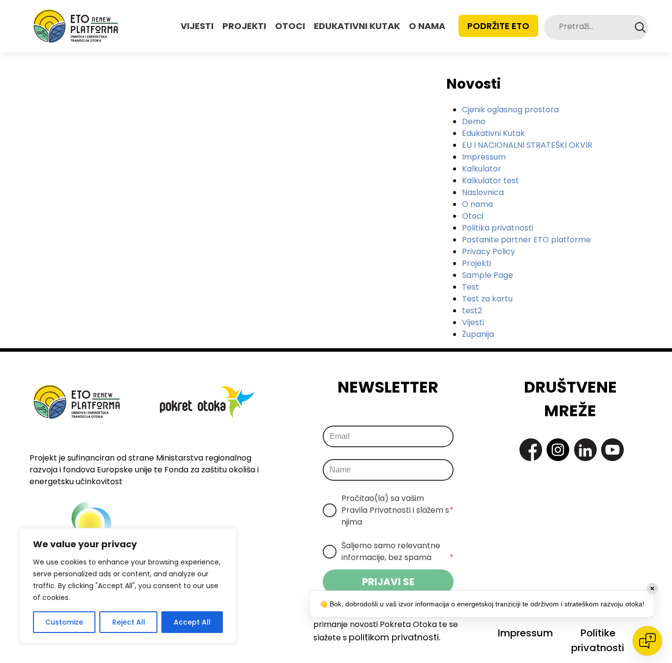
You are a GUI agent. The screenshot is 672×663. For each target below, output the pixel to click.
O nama (477, 204)
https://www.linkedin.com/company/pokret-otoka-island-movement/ (585, 449)
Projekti (476, 263)
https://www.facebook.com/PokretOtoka (530, 449)
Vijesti (473, 322)
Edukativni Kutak (493, 133)
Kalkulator (481, 168)
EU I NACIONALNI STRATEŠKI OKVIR (527, 145)
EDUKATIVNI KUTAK (357, 26)
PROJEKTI (244, 26)
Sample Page (487, 275)
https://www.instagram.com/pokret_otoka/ (558, 449)
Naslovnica (483, 192)
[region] (128, 585)
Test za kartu (487, 298)
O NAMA (427, 26)
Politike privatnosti (597, 640)
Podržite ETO (498, 26)
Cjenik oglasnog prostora (510, 109)
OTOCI (290, 26)
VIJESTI (197, 26)
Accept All (192, 622)
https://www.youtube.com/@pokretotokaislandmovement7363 (612, 449)
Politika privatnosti (497, 227)
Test (470, 287)
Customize (64, 622)
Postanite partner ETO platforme (526, 239)
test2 (472, 310)
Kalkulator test (490, 180)
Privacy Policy (488, 251)
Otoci (472, 216)
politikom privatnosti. (394, 637)
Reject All (128, 622)
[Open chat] (647, 641)
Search (640, 27)
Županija (478, 334)
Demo (474, 121)
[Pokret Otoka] (76, 26)
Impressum (484, 157)
